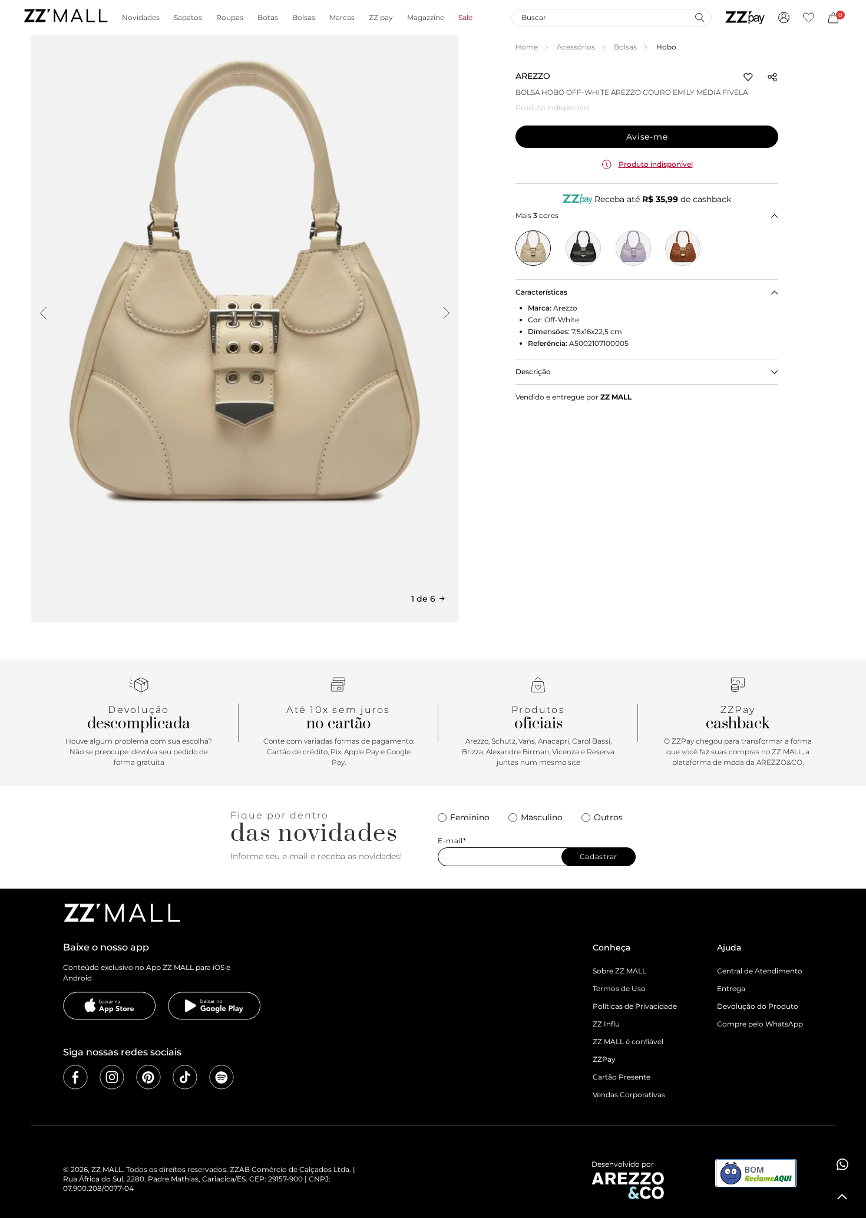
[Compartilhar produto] (772, 77)
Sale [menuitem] (465, 18)
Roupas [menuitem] (229, 18)
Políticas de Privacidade (635, 1006)
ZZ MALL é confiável (628, 1041)
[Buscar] (699, 17)
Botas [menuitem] (267, 18)
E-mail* (452, 841)
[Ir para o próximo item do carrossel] (446, 313)
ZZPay (604, 1059)
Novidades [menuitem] (141, 18)
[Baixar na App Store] (109, 1006)
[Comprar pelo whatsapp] (842, 1164)
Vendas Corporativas (629, 1094)
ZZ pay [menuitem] (381, 18)
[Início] (65, 17)
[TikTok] (185, 1077)
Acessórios (576, 46)
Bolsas (625, 46)
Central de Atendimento (759, 970)
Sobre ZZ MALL (619, 970)
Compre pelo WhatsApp (760, 1023)
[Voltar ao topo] (842, 1197)
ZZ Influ (606, 1023)
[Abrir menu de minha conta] (783, 18)
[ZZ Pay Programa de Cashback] (745, 17)
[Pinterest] (148, 1077)
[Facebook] (75, 1077)
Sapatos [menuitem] (188, 18)
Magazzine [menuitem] (425, 18)
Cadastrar (598, 856)
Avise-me (647, 136)
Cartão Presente (621, 1076)
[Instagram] (112, 1077)
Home (526, 46)
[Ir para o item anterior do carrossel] (43, 313)
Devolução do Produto (757, 1006)
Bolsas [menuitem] (303, 18)
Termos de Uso (619, 988)
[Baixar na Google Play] (214, 1006)
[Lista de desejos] (808, 18)
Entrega (731, 988)
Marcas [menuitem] (342, 18)
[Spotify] (221, 1077)
